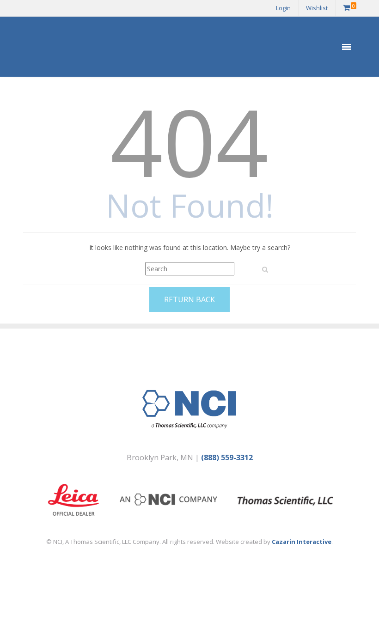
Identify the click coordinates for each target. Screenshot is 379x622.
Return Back (189, 299)
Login (283, 8)
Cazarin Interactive (301, 541)
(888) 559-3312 (227, 457)
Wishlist (317, 8)
